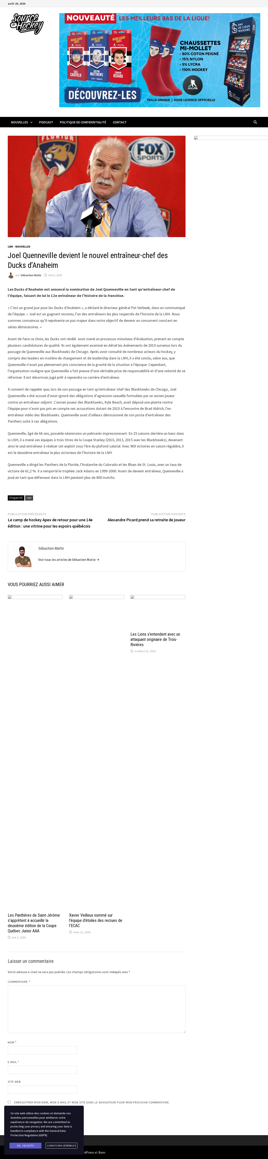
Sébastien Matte (31, 275)
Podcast (46, 122)
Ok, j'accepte (25, 1145)
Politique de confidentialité (83, 122)
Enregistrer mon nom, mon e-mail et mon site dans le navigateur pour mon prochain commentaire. (92, 1102)
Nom (12, 1042)
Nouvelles (19, 122)
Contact (120, 122)
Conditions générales (61, 1145)
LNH (10, 246)
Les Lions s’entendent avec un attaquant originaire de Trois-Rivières (155, 639)
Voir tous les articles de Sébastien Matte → (68, 559)
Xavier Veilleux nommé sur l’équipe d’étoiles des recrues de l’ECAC (95, 920)
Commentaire (19, 982)
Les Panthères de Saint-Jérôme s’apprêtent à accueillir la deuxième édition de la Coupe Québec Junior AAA (34, 923)
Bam (101, 1152)
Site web (14, 1082)
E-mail (13, 1062)
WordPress (86, 1152)
